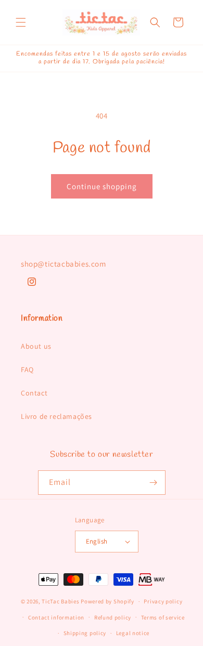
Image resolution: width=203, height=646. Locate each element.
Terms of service (163, 617)
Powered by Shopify (107, 601)
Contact (34, 393)
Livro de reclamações (56, 416)
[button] (20, 22)
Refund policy (112, 617)
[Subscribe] (153, 482)
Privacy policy (163, 601)
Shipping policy (85, 633)
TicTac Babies (60, 601)
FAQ (27, 369)
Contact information (56, 617)
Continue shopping (102, 186)
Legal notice (132, 633)
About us (36, 346)
